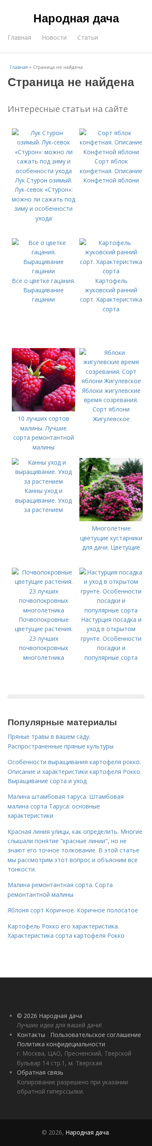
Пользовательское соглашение (95, 1035)
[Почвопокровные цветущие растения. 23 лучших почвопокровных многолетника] (43, 610)
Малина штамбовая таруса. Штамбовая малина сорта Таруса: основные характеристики (66, 805)
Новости (54, 37)
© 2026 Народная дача (49, 1016)
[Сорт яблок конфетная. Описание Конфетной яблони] (111, 152)
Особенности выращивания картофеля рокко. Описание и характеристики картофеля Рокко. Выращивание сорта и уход (74, 771)
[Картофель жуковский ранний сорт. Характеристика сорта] (111, 271)
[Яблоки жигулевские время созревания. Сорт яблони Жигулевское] (111, 381)
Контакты (31, 1035)
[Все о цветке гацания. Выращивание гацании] (43, 271)
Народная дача (76, 18)
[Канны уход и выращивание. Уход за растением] (43, 481)
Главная (19, 37)
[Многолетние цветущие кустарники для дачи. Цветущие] (111, 519)
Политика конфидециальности (61, 1044)
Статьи (87, 37)
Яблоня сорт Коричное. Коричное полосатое (73, 910)
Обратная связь (40, 1072)
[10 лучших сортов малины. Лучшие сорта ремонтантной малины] (43, 409)
